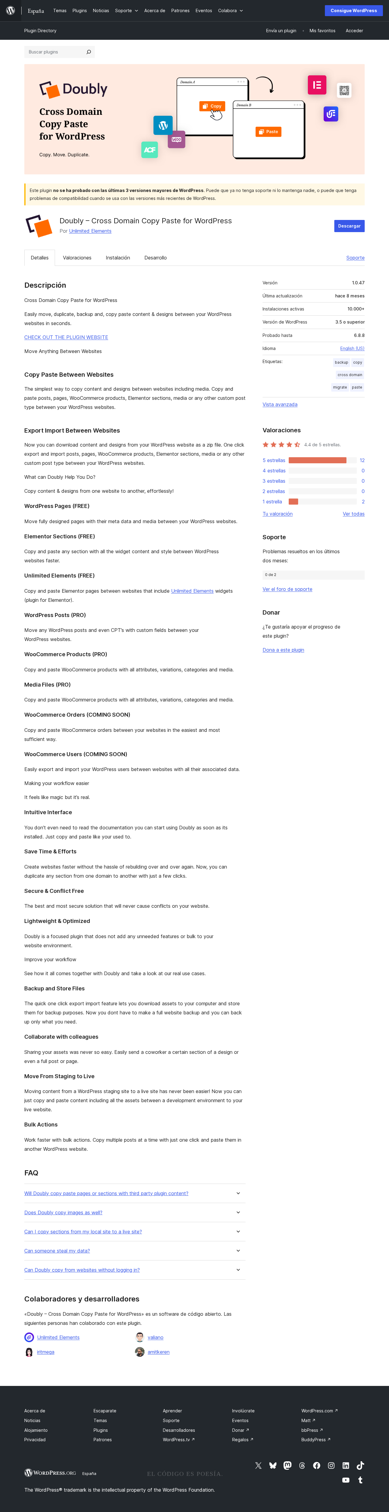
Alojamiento (36, 1430)
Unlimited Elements (90, 231)
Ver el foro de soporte (287, 589)
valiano (156, 1337)
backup (341, 362)
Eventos (240, 1420)
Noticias (32, 1420)
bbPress (312, 1430)
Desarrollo (155, 258)
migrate (340, 387)
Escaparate (105, 1410)
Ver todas (354, 514)
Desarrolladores (179, 1430)
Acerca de (34, 1410)
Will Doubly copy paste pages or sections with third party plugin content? (106, 1193)
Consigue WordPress (354, 10)
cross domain (350, 374)
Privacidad (35, 1439)
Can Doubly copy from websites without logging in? (82, 1270)
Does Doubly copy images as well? (63, 1212)
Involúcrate (243, 1410)
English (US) (352, 348)
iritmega (45, 1352)
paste (357, 387)
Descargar (349, 225)
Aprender (172, 1410)
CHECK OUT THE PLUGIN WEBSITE (66, 337)
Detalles (40, 258)
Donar (241, 1430)
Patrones (103, 1439)
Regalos (243, 1439)
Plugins (101, 1430)
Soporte (355, 258)
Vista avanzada (280, 404)
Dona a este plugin (283, 650)
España (89, 1473)
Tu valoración (278, 514)
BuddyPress (316, 1439)
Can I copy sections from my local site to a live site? (83, 1232)
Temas (100, 1420)
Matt (308, 1420)
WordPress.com (319, 1410)
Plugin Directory (40, 30)
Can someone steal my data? (57, 1251)
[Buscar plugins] (89, 52)
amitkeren (159, 1352)
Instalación (118, 258)
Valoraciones (77, 258)
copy (357, 362)
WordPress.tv (179, 1439)
